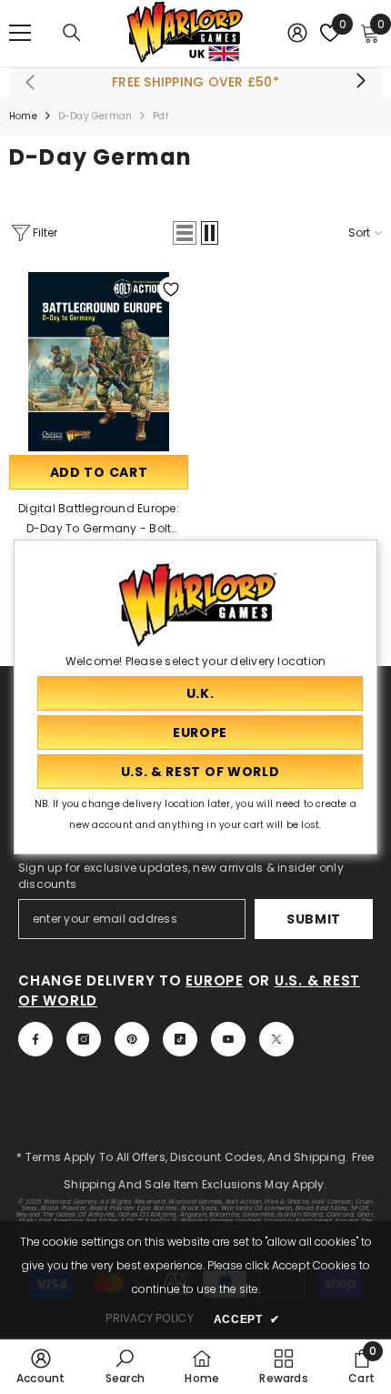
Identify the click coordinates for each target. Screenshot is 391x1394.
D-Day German (95, 116)
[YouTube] (228, 1039)
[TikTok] (180, 1039)
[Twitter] (276, 1039)
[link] (41, 1365)
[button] (184, 233)
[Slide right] (360, 82)
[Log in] (297, 33)
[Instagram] (83, 1039)
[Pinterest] (132, 1039)
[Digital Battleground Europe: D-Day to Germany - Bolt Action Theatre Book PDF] (98, 361)
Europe (214, 980)
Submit (313, 919)
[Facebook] (35, 1039)
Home (23, 116)
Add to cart (99, 472)
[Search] (72, 33)
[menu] (20, 33)
